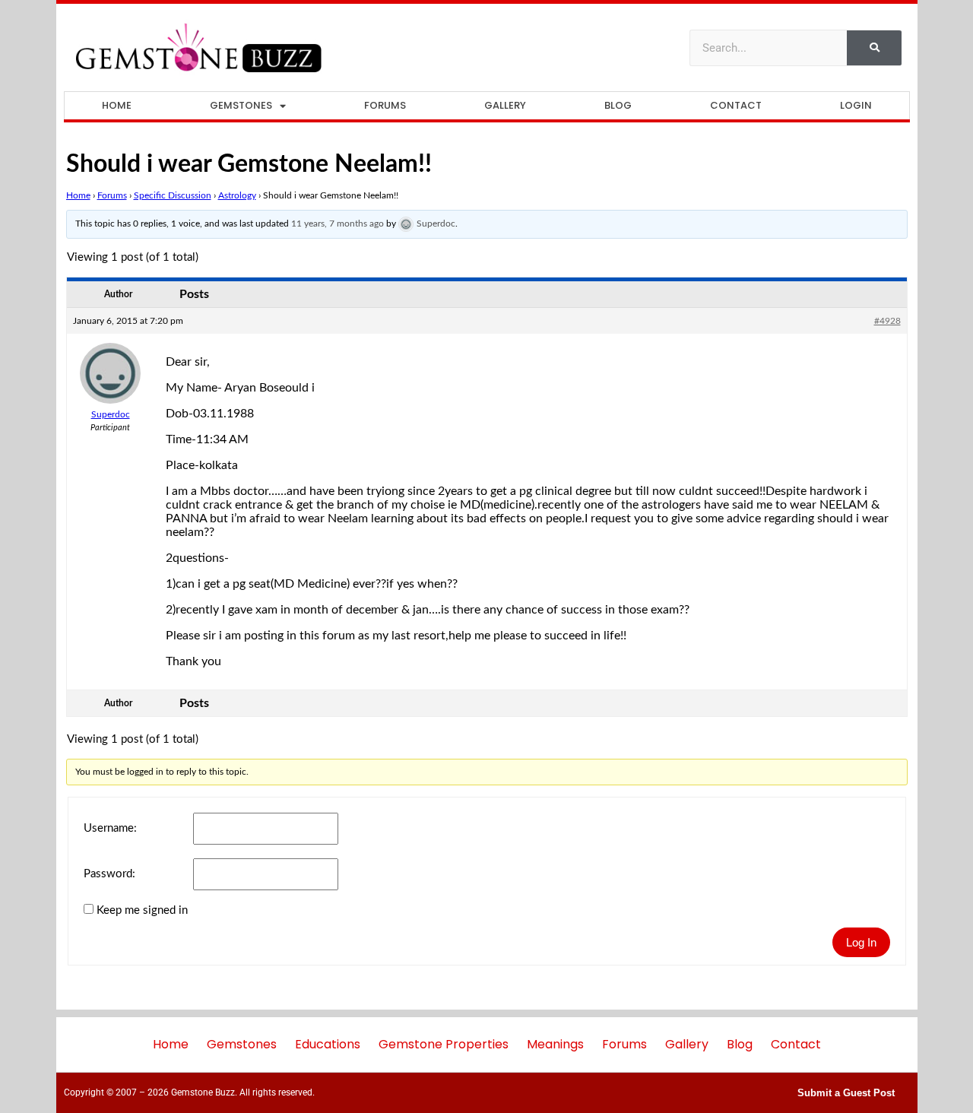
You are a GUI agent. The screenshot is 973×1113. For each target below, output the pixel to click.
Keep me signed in (142, 910)
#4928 (887, 320)
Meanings (555, 1044)
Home (117, 105)
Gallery (505, 105)
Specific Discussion (172, 195)
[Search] (874, 47)
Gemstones (241, 105)
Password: (109, 874)
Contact (736, 105)
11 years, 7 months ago (337, 223)
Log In (861, 942)
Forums (385, 105)
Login (856, 105)
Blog (618, 105)
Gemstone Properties (444, 1044)
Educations (327, 1044)
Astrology (237, 195)
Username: (110, 828)
